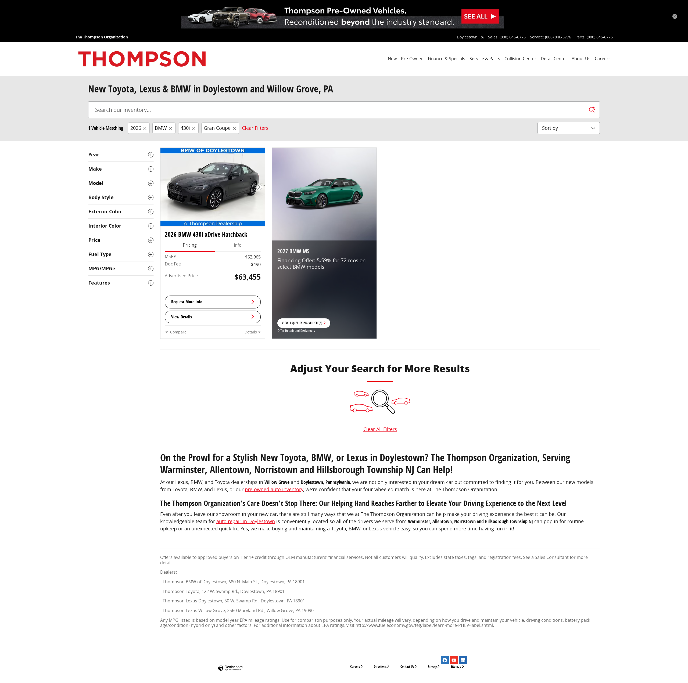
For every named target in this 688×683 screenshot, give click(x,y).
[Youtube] (454, 660)
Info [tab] (238, 245)
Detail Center (554, 59)
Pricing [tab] (190, 245)
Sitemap (456, 666)
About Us (581, 59)
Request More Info (186, 302)
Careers (603, 59)
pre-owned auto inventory (274, 489)
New (392, 59)
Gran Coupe (217, 128)
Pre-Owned (412, 59)
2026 (135, 128)
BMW (161, 128)
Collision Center (520, 59)
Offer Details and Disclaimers (296, 331)
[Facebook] (445, 660)
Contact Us (407, 666)
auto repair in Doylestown (245, 521)
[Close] (674, 16)
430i (185, 128)
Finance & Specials (446, 59)
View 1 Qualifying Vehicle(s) (302, 324)
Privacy (432, 666)
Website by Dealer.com (230, 668)
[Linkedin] (463, 660)
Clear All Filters (380, 429)
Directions (380, 666)
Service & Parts (485, 59)
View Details (181, 317)
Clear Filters (255, 128)
